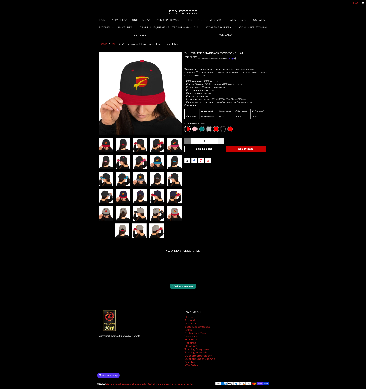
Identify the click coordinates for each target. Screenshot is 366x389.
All (114, 44)
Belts (189, 20)
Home (103, 20)
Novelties (125, 27)
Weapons (236, 20)
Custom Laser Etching (251, 27)
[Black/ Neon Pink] (195, 129)
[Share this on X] (187, 160)
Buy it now (245, 149)
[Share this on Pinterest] (201, 160)
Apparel (118, 20)
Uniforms (139, 20)
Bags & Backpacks (167, 20)
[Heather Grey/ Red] (230, 129)
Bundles (140, 34)
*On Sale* (225, 34)
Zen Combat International (120, 384)
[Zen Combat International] (183, 12)
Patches (105, 27)
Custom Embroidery (216, 27)
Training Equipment (154, 27)
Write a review (183, 286)
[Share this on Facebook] (194, 160)
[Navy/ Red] (216, 129)
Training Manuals (185, 27)
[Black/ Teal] (202, 129)
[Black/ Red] (187, 129)
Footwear (259, 20)
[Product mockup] (140, 93)
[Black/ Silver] (209, 129)
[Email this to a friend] (208, 160)
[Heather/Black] (223, 129)
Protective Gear (209, 20)
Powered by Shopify (181, 384)
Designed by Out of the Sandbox (152, 384)
